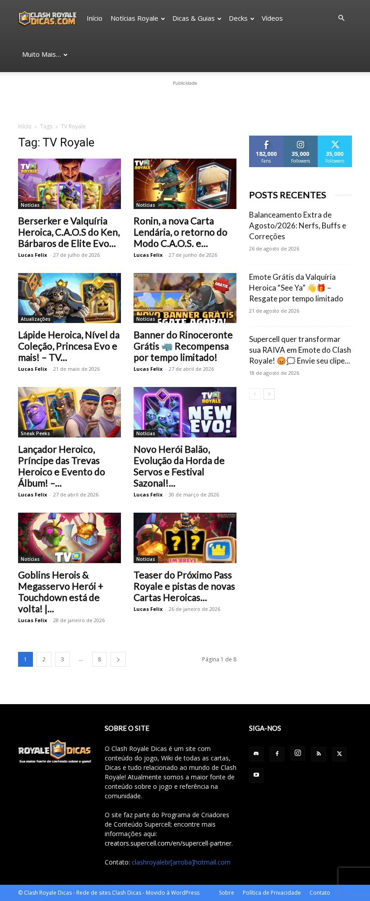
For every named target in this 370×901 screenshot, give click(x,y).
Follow (300, 139)
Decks (238, 18)
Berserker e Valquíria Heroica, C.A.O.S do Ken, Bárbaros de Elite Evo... (69, 232)
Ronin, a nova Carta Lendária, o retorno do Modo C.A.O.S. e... (180, 232)
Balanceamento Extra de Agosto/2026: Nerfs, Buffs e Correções (297, 225)
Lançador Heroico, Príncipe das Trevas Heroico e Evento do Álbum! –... (61, 465)
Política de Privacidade (272, 892)
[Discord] (256, 754)
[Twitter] (339, 754)
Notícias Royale (134, 18)
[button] (341, 18)
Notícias (30, 205)
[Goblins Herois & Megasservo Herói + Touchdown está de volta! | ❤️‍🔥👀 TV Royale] (69, 538)
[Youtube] (256, 775)
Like (266, 139)
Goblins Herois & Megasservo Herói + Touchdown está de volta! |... (60, 591)
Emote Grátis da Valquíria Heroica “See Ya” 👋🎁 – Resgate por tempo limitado (296, 287)
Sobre (226, 892)
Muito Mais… (41, 54)
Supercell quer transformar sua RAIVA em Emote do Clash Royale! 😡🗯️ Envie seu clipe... (300, 349)
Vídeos (272, 18)
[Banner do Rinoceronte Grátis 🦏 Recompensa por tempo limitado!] (185, 298)
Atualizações (36, 319)
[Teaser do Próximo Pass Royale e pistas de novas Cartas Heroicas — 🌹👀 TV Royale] (185, 538)
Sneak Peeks (35, 433)
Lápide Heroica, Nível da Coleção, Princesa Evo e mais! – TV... (69, 346)
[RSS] (318, 754)
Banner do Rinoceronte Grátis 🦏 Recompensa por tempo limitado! (183, 346)
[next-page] (118, 659)
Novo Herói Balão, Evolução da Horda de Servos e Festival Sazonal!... (179, 465)
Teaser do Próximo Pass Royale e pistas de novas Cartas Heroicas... (184, 586)
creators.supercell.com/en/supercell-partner (168, 843)
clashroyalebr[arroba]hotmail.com (181, 862)
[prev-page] (254, 394)
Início (94, 18)
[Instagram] (298, 753)
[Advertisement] (185, 101)
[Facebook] (277, 754)
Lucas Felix (32, 254)
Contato (320, 892)
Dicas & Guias (193, 18)
